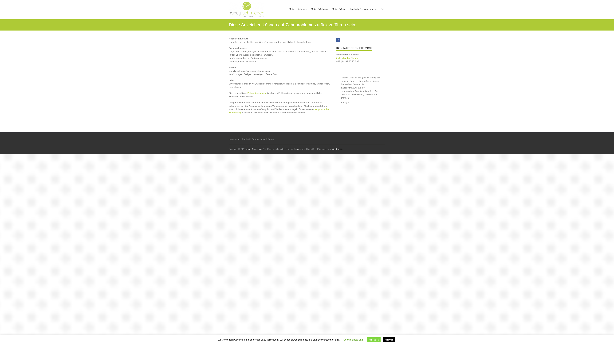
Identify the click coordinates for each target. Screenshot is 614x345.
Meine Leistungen (298, 9)
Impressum (234, 139)
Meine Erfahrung (319, 9)
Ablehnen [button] (389, 340)
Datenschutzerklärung (263, 139)
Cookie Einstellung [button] (353, 339)
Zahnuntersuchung (257, 93)
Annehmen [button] (374, 340)
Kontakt (246, 139)
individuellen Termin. (347, 58)
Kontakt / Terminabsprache (363, 9)
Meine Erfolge (339, 9)
